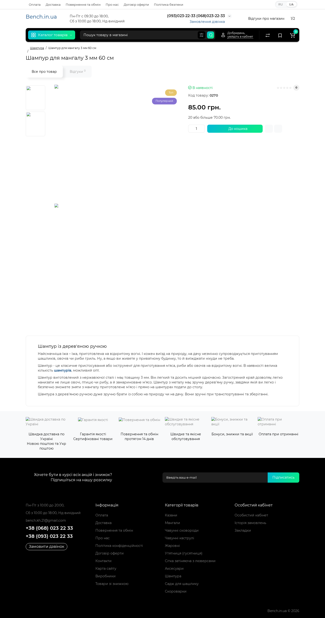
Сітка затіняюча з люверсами (190, 561)
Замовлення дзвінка (207, 22)
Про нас (112, 4)
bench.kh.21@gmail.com (46, 520)
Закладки (243, 530)
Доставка (53, 4)
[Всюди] (201, 35)
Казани (171, 515)
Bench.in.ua (41, 17)
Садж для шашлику (182, 584)
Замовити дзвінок (46, 546)
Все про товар (44, 71)
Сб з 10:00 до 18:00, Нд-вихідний (53, 513)
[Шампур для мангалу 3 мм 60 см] (113, 144)
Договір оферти (136, 4)
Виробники (105, 576)
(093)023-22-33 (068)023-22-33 (195, 16)
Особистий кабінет (251, 515)
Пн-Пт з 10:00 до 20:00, (45, 505)
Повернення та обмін (83, 4)
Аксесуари (174, 568)
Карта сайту (105, 568)
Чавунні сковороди (182, 530)
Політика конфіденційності (119, 546)
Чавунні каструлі (179, 538)
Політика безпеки (168, 4)
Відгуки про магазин (266, 18)
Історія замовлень (250, 523)
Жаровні (172, 546)
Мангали (172, 523)
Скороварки (176, 591)
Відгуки (78, 71)
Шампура (173, 576)
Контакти (103, 561)
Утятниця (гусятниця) (183, 553)
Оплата (35, 4)
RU (280, 4)
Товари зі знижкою (111, 584)
